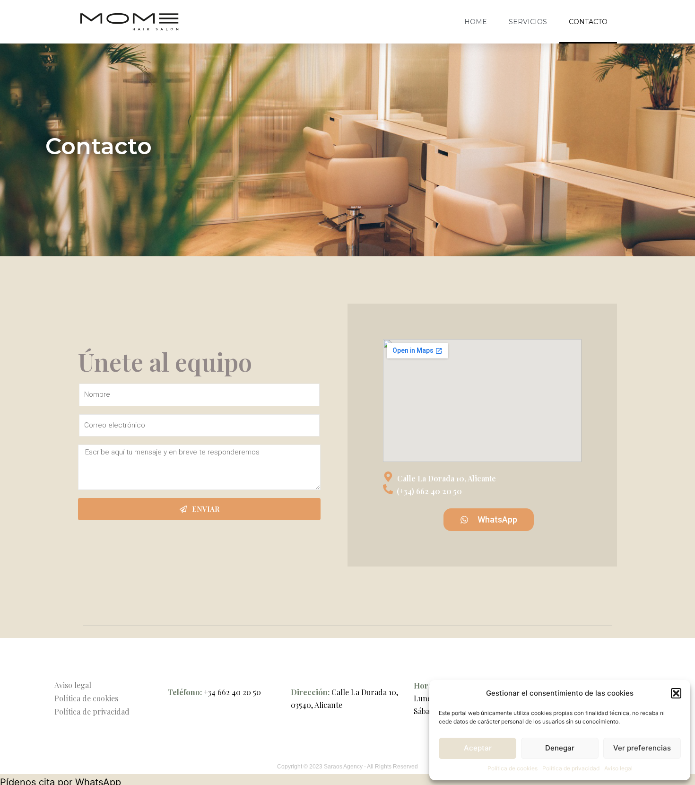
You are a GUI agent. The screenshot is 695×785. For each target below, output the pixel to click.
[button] (676, 693)
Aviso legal (618, 768)
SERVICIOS (528, 21)
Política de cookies (512, 768)
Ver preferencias (642, 747)
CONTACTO (588, 21)
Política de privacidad (570, 768)
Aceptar (478, 747)
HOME (475, 21)
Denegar (559, 747)
